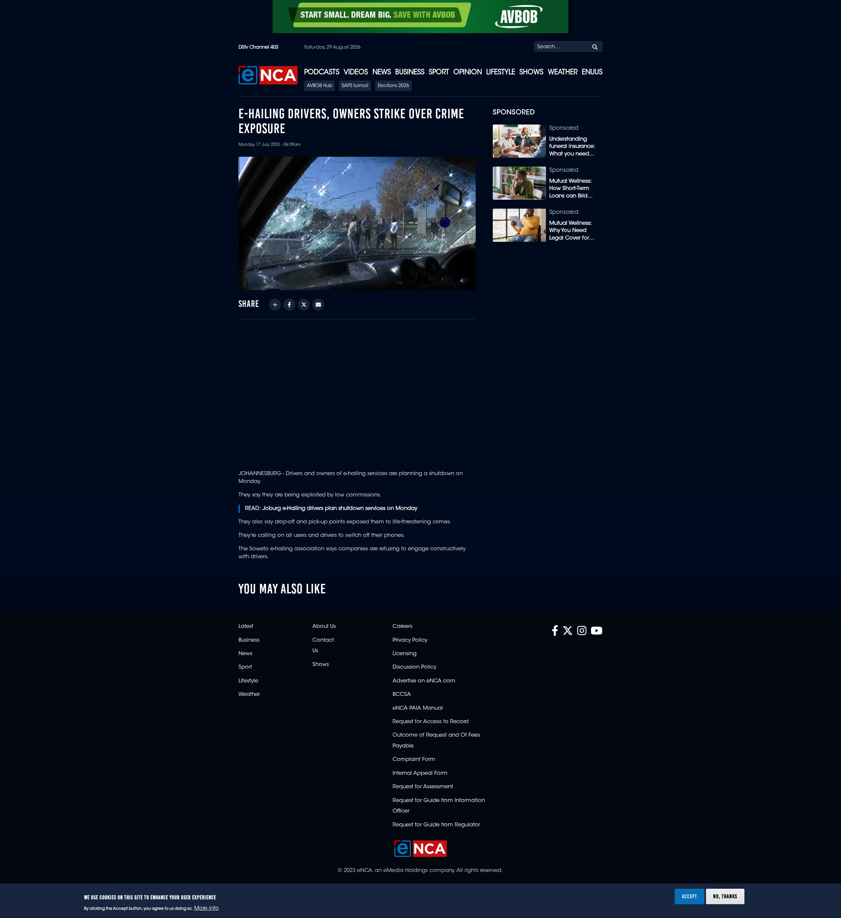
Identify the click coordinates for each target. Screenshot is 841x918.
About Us (324, 626)
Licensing (405, 653)
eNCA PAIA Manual (418, 708)
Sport (439, 72)
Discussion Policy (414, 667)
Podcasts (321, 72)
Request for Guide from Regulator (436, 825)
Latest (246, 626)
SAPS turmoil (355, 86)
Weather (563, 72)
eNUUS (592, 72)
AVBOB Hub (319, 86)
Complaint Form (414, 759)
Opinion (467, 72)
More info (206, 908)
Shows (531, 72)
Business (409, 72)
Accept (689, 896)
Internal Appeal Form (420, 773)
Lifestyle (500, 72)
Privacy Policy (410, 640)
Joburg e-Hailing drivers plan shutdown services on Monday (339, 508)
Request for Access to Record (430, 721)
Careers (402, 626)
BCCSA (402, 694)
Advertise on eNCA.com (424, 681)
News (382, 72)
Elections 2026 (393, 86)
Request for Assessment (423, 787)
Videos (356, 72)
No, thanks (725, 896)
